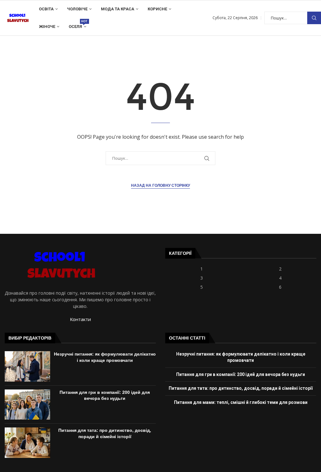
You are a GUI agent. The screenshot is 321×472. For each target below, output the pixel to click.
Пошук (314, 18)
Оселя (77, 24)
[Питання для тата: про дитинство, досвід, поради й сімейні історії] (27, 442)
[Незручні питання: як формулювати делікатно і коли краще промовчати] (27, 366)
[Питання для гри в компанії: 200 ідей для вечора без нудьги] (27, 404)
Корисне (157, 9)
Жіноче (47, 26)
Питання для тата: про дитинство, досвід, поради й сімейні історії (241, 388)
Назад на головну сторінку (160, 185)
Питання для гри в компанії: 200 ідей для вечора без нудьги (240, 374)
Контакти (80, 319)
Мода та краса (117, 9)
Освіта (46, 9)
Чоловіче (77, 9)
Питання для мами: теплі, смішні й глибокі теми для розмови (241, 402)
